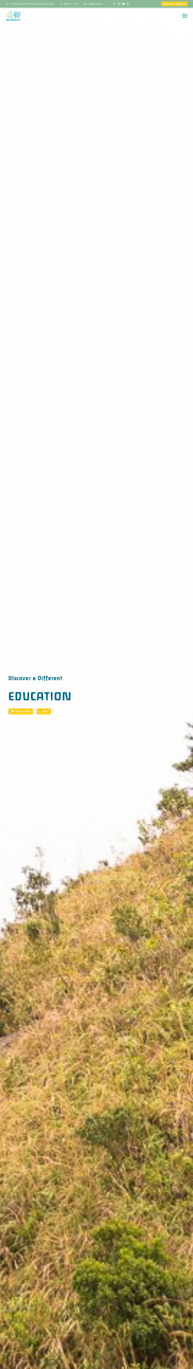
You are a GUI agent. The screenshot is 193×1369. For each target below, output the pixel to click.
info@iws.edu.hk (94, 3)
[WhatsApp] (128, 4)
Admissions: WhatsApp (174, 3)
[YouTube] (123, 4)
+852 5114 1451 (71, 3)
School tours (20, 711)
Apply (43, 711)
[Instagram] (119, 4)
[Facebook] (114, 4)
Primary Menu (184, 16)
